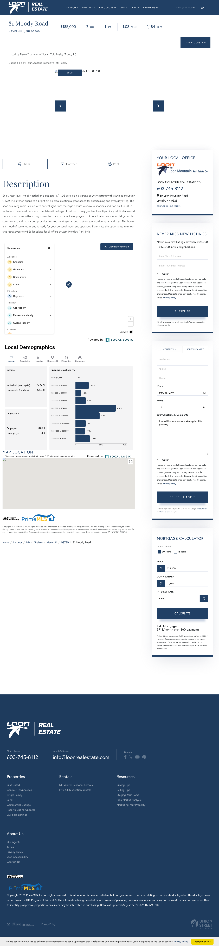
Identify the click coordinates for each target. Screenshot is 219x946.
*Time (160, 400)
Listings (17, 542)
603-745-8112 (170, 188)
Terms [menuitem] (10, 847)
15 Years (182, 551)
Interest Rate (165, 591)
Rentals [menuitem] (87, 7)
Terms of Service (166, 512)
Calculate (183, 613)
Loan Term (164, 546)
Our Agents (175, 206)
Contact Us (162, 206)
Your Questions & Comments (172, 414)
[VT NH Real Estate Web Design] (201, 924)
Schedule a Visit (195, 349)
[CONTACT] (195, 42)
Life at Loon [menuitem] (128, 7)
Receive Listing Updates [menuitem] (21, 810)
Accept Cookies (202, 941)
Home (6, 542)
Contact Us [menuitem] (13, 862)
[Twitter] (130, 757)
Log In (192, 8)
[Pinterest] (144, 757)
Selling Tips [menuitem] (123, 790)
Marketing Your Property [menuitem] (131, 805)
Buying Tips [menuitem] (123, 785)
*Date (160, 386)
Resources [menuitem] (106, 7)
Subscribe (182, 311)
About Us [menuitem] (149, 7)
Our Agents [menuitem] (14, 842)
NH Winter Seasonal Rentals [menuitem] (76, 785)
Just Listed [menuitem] (13, 785)
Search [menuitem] (71, 7)
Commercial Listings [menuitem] (19, 805)
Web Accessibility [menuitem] (17, 857)
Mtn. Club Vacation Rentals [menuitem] (75, 790)
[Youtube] (137, 757)
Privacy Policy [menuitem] (15, 852)
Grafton (38, 542)
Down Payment (166, 576)
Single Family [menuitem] (14, 795)
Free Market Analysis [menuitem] (129, 800)
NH (28, 542)
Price (160, 561)
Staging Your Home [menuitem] (128, 795)
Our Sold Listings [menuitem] (17, 815)
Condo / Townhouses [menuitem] (19, 790)
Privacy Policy (169, 297)
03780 (65, 542)
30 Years (166, 551)
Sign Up (180, 8)
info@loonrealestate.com (81, 757)
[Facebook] (125, 757)
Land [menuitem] (10, 800)
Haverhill (52, 542)
